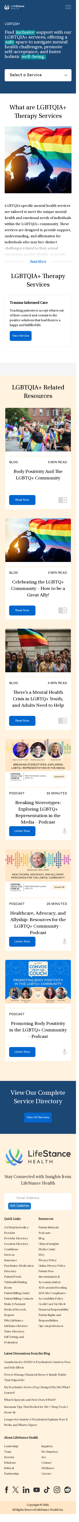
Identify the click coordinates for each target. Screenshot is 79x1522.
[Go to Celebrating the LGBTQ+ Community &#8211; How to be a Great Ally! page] (38, 540)
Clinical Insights (48, 1244)
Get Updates (19, 1205)
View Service (20, 336)
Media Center (47, 1249)
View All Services (38, 1117)
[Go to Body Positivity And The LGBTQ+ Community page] (38, 429)
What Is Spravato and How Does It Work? (30, 1400)
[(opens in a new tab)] (6, 1490)
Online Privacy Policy (51, 1265)
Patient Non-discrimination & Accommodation (49, 1277)
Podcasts (44, 1233)
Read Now (22, 500)
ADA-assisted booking (52, 1287)
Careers (46, 1473)
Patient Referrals (48, 1227)
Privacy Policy (47, 1260)
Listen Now (22, 831)
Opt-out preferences (50, 1326)
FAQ (41, 1255)
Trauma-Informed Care (29, 303)
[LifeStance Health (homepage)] (14, 7)
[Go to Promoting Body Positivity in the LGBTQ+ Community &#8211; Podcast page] (38, 981)
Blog (41, 1238)
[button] (16, 1238)
